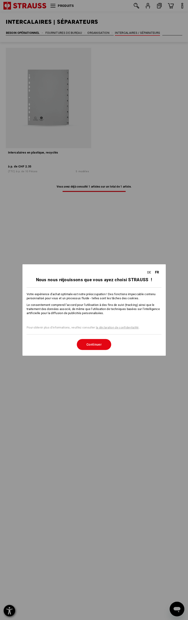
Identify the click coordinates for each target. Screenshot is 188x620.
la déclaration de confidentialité (117, 327)
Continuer (94, 344)
